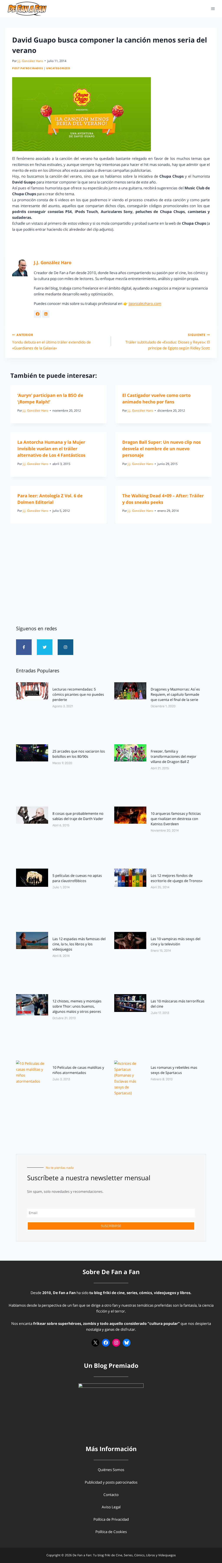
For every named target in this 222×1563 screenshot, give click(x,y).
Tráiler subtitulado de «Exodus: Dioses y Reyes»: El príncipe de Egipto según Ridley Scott (168, 342)
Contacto (111, 1494)
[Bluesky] (127, 1343)
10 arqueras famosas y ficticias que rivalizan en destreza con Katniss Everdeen (176, 818)
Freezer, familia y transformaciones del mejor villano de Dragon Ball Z (173, 756)
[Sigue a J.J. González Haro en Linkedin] (45, 314)
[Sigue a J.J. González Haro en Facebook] (37, 314)
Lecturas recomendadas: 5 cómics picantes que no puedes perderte (78, 694)
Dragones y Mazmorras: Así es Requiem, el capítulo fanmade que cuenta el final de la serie (175, 694)
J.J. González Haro (30, 61)
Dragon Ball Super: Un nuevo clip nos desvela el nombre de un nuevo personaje (161, 448)
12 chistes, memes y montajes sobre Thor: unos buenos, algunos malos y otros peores (76, 1006)
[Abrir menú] (213, 8)
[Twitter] (44, 647)
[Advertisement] (111, 582)
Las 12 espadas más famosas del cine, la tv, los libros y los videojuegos (79, 944)
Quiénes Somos (111, 1469)
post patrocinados (27, 68)
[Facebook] (106, 1343)
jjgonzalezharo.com (145, 303)
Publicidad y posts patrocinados (111, 1482)
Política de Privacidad (111, 1519)
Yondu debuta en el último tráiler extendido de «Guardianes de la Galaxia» (51, 342)
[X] (95, 1343)
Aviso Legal (111, 1506)
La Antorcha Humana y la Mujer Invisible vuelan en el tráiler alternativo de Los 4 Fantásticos (51, 448)
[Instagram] (65, 647)
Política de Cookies (111, 1531)
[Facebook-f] (24, 647)
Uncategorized (58, 68)
